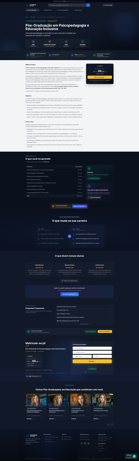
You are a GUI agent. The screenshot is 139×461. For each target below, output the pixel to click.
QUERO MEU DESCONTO (68, 237)
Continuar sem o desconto (69, 240)
